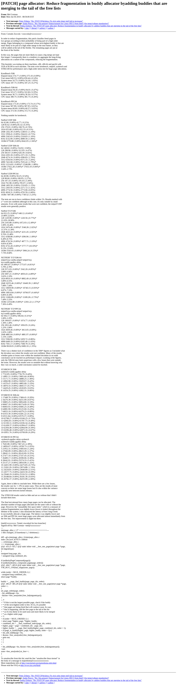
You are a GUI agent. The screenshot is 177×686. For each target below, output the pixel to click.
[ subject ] (42, 28)
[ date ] (27, 28)
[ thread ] (34, 28)
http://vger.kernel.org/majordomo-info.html (39, 663)
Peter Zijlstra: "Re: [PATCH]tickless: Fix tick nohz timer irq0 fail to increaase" (51, 21)
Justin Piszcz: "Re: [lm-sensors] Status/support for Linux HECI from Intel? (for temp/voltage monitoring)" (66, 23)
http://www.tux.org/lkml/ (30, 665)
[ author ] (50, 28)
